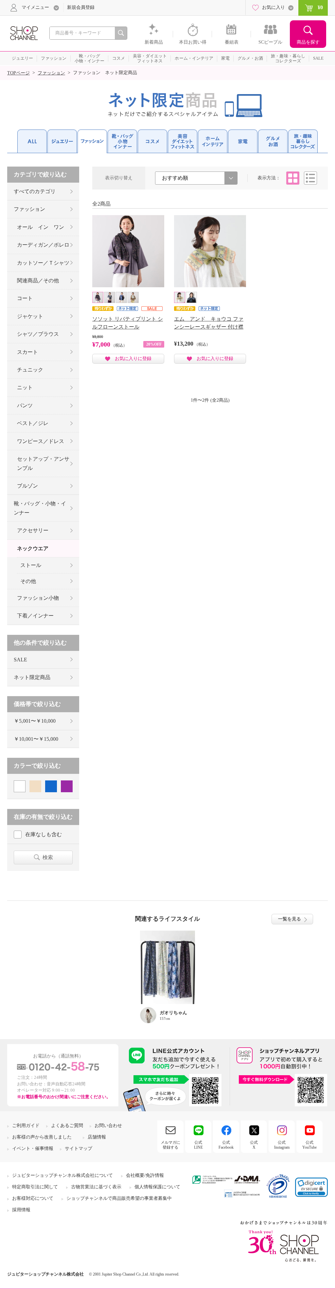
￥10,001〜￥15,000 (36, 739)
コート (25, 298)
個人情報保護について (157, 1186)
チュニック (30, 370)
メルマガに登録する (170, 1144)
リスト (310, 178)
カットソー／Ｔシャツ (43, 263)
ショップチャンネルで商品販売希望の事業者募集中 (119, 1198)
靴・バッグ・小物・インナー (40, 508)
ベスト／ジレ (32, 423)
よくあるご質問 (67, 1125)
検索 (48, 857)
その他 (28, 581)
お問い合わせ (108, 1125)
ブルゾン (27, 486)
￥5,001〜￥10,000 (35, 721)
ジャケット (30, 316)
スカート (27, 352)
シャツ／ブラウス (38, 334)
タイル (292, 178)
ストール (30, 565)
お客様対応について (32, 1198)
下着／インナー (35, 615)
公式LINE (198, 1144)
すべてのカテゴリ (35, 191)
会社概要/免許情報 (145, 1175)
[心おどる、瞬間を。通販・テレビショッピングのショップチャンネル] (23, 32)
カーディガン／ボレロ (43, 245)
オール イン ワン (40, 227)
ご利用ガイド (26, 1125)
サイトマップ (78, 1148)
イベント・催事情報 (32, 1148)
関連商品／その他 (38, 280)
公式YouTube (309, 1144)
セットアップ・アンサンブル (43, 463)
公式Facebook (226, 1144)
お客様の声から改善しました (42, 1137)
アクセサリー (32, 530)
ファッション (51, 72)
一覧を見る (289, 918)
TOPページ (18, 72)
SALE (20, 659)
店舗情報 (97, 1137)
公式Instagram (282, 1144)
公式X (254, 1144)
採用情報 (21, 1209)
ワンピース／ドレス (40, 441)
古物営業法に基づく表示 (96, 1186)
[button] (311, 1187)
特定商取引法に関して (35, 1186)
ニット (25, 387)
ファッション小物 (38, 598)
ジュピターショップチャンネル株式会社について (62, 1175)
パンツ (25, 405)
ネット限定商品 (32, 677)
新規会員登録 (81, 7)
